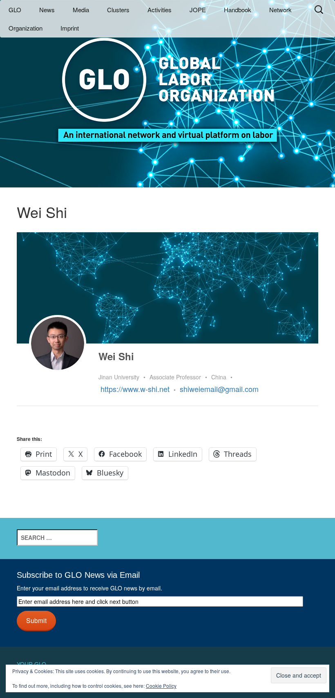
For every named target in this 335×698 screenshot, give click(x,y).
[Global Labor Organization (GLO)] (167, 84)
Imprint (69, 28)
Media (81, 9)
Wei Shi (116, 356)
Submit (36, 620)
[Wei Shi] (57, 343)
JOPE (198, 9)
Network (280, 9)
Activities (159, 9)
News (47, 9)
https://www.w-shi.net (135, 388)
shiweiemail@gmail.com (219, 388)
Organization (25, 28)
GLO (15, 9)
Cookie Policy (161, 685)
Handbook (237, 9)
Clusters (118, 9)
